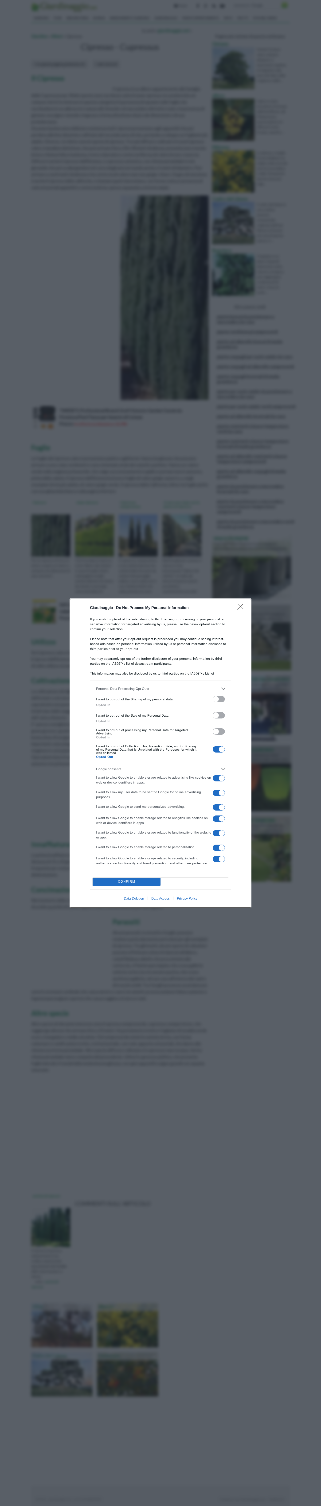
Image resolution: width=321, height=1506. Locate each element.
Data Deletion (134, 898)
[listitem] (160, 688)
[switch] (219, 699)
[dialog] (160, 753)
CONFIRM (126, 881)
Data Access (160, 898)
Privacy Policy (187, 898)
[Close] (241, 608)
